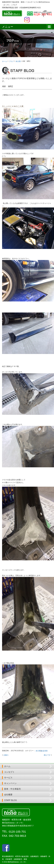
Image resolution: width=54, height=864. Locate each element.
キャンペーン (10, 783)
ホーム (7, 766)
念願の (5, 755)
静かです (47, 755)
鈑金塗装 (44, 751)
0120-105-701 (17, 831)
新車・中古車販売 (12, 789)
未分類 (38, 751)
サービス (8, 777)
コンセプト (9, 772)
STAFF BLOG (10, 800)
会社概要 (8, 794)
